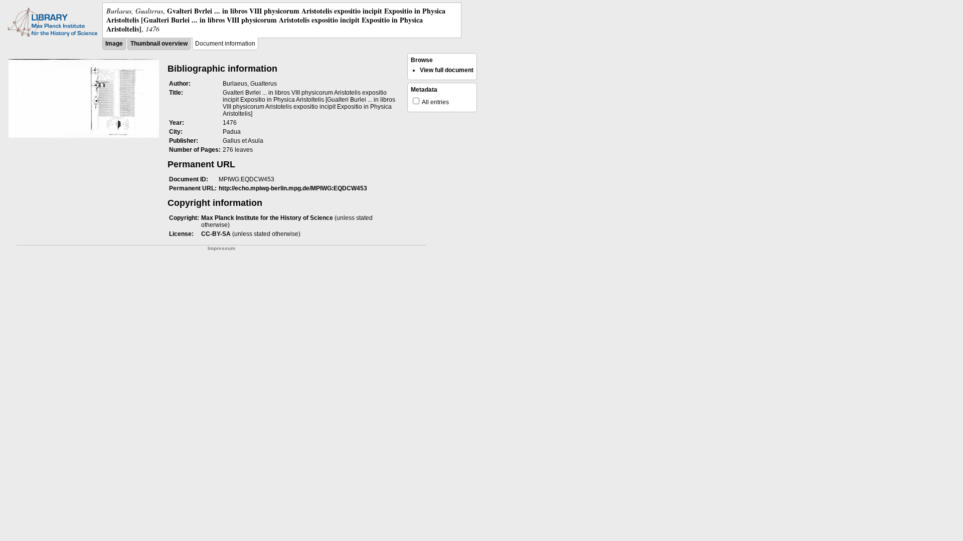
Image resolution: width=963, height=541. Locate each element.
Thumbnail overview (159, 43)
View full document (446, 70)
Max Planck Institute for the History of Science (267, 217)
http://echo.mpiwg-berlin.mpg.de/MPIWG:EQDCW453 (293, 188)
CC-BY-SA (216, 233)
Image (114, 43)
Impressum (221, 248)
